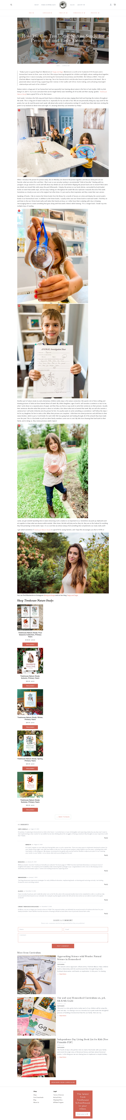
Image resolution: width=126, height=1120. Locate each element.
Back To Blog (63, 817)
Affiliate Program (58, 1102)
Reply (106, 838)
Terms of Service (58, 1095)
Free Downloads (38, 1097)
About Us (36, 1102)
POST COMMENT (63, 946)
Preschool (94, 12)
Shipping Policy (57, 1100)
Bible (30, 12)
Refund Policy (57, 1097)
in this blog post (38, 851)
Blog (58, 65)
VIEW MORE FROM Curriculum (63, 1082)
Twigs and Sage (57, 72)
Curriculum (46, 12)
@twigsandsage (49, 595)
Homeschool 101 (78, 12)
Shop (35, 1095)
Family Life (62, 12)
